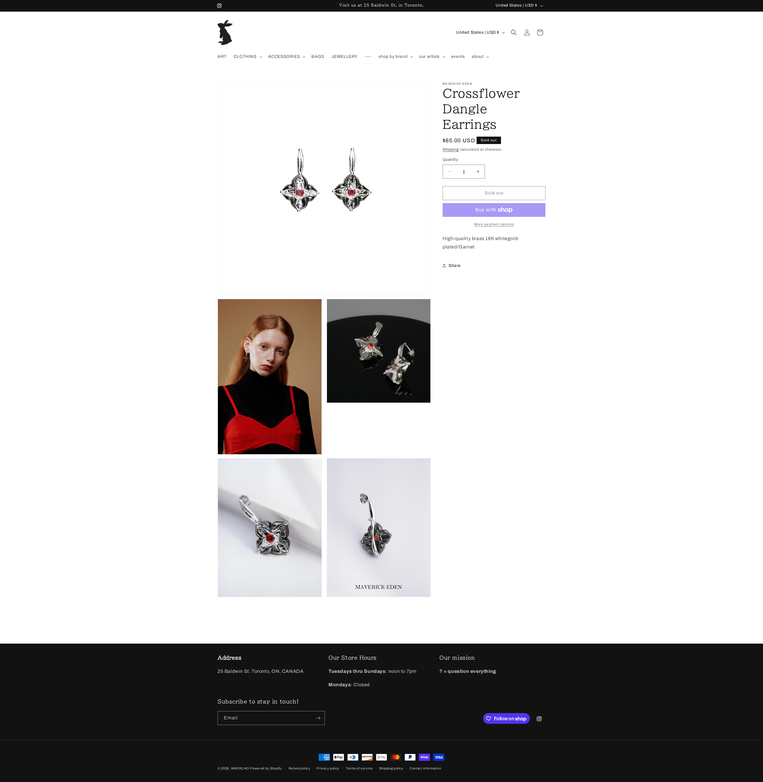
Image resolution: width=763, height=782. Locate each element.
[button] (247, 56)
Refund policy (300, 768)
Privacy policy (328, 768)
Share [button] (455, 265)
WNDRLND (240, 768)
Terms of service (359, 768)
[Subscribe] (318, 718)
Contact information (425, 768)
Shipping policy (391, 768)
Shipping (451, 149)
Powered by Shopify (266, 768)
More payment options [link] (494, 224)
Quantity (450, 159)
